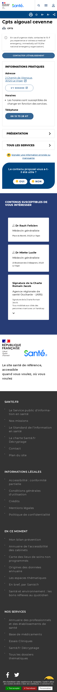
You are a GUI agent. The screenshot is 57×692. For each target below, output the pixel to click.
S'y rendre (18, 88)
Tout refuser (30, 688)
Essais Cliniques (21, 641)
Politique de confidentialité (29, 514)
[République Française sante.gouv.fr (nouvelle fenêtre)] (11, 355)
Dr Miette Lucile (25, 252)
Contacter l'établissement (28, 55)
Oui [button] (21, 181)
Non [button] (38, 181)
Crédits (14, 501)
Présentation (17, 133)
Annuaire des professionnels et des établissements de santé (30, 623)
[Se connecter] (53, 5)
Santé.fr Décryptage (24, 648)
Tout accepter (14, 688)
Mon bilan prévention (25, 539)
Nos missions (18, 421)
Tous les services (20, 145)
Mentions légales (21, 508)
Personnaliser (45, 688)
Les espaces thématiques (27, 578)
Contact (15, 448)
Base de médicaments (25, 634)
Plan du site (18, 455)
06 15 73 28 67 (19, 116)
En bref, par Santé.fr (24, 584)
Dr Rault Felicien (26, 225)
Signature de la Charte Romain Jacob (27, 284)
